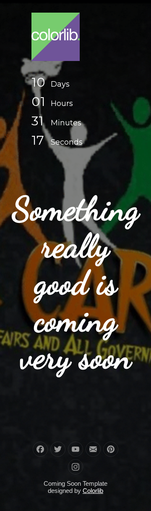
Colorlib (93, 490)
